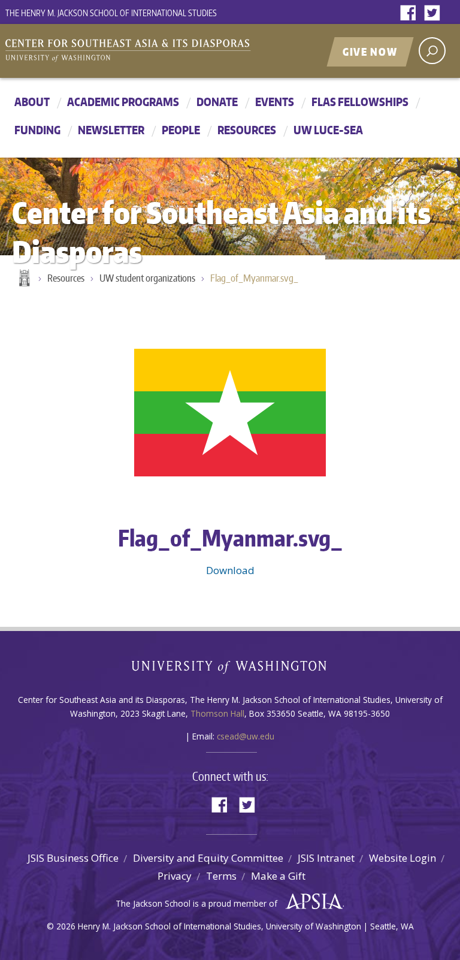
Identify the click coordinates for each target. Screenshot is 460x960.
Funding (37, 129)
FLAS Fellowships (359, 101)
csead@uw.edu (245, 736)
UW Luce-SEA (328, 129)
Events (274, 101)
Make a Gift (278, 876)
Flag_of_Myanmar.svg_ (254, 278)
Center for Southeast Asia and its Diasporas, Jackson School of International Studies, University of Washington (140, 52)
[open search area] (432, 50)
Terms (221, 876)
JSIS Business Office (73, 858)
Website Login (402, 858)
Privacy (175, 876)
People (181, 129)
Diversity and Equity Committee (208, 858)
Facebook (411, 13)
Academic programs (123, 101)
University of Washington (230, 669)
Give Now (370, 51)
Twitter (435, 13)
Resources (246, 129)
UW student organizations (147, 278)
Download (230, 570)
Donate (217, 101)
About (32, 101)
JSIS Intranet (326, 858)
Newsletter (111, 129)
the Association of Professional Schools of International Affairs (311, 901)
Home (23, 278)
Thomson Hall (217, 713)
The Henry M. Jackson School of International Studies (111, 13)
